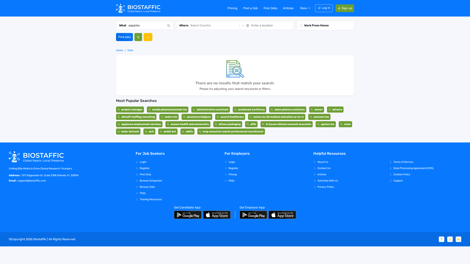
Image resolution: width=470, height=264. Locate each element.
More (303, 8)
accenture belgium (199, 116)
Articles (288, 8)
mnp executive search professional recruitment (233, 131)
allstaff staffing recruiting (138, 116)
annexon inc (321, 116)
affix (253, 124)
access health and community (190, 124)
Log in (326, 8)
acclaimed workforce (251, 109)
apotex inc (327, 124)
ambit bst (170, 131)
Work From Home (316, 25)
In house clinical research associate (288, 124)
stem (347, 124)
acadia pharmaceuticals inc (169, 109)
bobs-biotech (130, 131)
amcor (318, 109)
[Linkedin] (458, 239)
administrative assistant (212, 109)
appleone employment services (141, 124)
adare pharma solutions (289, 109)
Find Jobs (270, 8)
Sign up (347, 8)
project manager (131, 109)
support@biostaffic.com (32, 180)
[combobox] (146, 25)
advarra (337, 109)
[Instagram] (450, 239)
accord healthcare (232, 116)
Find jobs (124, 37)
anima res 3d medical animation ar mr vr (278, 116)
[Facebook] (441, 239)
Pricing (232, 8)
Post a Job (250, 8)
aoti (151, 131)
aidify (189, 131)
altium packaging (230, 124)
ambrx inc (171, 116)
